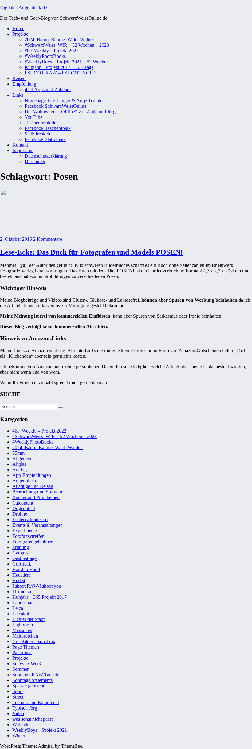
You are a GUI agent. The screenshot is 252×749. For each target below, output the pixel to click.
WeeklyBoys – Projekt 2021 (39, 730)
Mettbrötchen (25, 635)
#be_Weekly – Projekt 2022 (52, 50)
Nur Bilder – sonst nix (33, 641)
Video (18, 713)
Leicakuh (21, 613)
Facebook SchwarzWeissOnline (55, 106)
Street (17, 696)
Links (17, 95)
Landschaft (23, 602)
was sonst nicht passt (32, 719)
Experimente (24, 530)
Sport (17, 691)
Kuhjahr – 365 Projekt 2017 (39, 597)
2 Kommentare (47, 239)
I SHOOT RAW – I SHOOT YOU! (60, 72)
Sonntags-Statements (32, 680)
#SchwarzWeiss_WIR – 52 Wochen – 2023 (67, 45)
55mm (18, 453)
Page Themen (25, 647)
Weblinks (21, 724)
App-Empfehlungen (31, 475)
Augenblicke (24, 480)
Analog (19, 469)
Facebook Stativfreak (45, 139)
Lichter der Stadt (28, 619)
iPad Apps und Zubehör (48, 89)
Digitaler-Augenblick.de (23, 7)
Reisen (19, 78)
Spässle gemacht (28, 685)
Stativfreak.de (38, 133)
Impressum (22, 150)
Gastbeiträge (24, 558)
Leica (17, 608)
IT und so (21, 591)
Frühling (20, 547)
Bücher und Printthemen (36, 497)
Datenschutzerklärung (46, 156)
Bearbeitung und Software (37, 491)
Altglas (19, 464)
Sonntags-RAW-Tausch (35, 674)
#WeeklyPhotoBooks (45, 56)
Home (18, 28)
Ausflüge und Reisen (32, 486)
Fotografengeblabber (32, 541)
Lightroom (22, 624)
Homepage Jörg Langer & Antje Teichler (64, 100)
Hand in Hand (26, 569)
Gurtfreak (21, 563)
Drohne (19, 514)
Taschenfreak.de (40, 122)
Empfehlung (24, 84)
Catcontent (22, 502)
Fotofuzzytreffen (28, 536)
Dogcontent (23, 508)
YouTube (33, 117)
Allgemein (22, 458)
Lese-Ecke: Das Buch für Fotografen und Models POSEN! (91, 252)
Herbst (18, 580)
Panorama (22, 652)
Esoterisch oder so (30, 519)
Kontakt (20, 144)
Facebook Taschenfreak (48, 128)
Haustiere (21, 575)
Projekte (20, 34)
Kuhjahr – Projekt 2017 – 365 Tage (59, 67)
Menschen (22, 630)
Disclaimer (35, 161)
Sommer (20, 669)
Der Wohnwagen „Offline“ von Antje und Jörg (70, 111)
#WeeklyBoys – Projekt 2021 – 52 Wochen (67, 61)
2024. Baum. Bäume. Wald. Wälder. (60, 39)
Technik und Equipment (35, 702)
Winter (18, 735)
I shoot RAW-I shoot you (36, 586)
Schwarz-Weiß (26, 663)
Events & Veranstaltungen (37, 525)
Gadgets (20, 552)
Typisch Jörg (24, 708)
